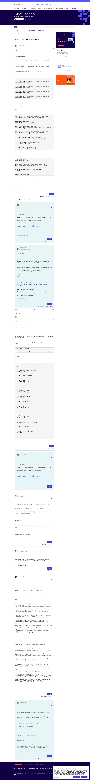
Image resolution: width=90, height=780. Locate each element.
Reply (52, 194)
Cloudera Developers (63, 8)
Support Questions (25, 30)
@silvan (16, 581)
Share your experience (22, 27)
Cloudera (23, 42)
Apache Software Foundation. (41, 773)
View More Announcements (66, 70)
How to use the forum (23, 298)
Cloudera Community (20, 8)
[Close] (87, 767)
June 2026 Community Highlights (62, 56)
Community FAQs (39, 764)
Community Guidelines (23, 297)
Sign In (74, 8)
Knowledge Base (40, 768)
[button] (53, 48)
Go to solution (50, 37)
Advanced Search (17, 21)
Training (42, 4)
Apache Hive (19, 42)
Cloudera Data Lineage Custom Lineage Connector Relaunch (65, 59)
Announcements (32, 8)
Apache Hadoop (19, 773)
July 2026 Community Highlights (62, 53)
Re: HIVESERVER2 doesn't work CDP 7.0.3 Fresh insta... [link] (37, 30)
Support (51, 4)
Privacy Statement (81, 774)
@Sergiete (22, 253)
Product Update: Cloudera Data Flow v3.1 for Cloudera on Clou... (64, 67)
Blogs (56, 8)
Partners (46, 4)
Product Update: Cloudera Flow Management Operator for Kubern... (64, 63)
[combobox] (42, 19)
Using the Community (48, 8)
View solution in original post (22, 235)
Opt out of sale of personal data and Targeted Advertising (60, 777)
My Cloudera (17, 768)
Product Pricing (48, 768)
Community (37, 4)
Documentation (31, 768)
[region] (71, 772)
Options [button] (17, 33)
